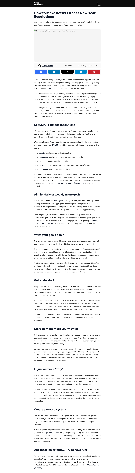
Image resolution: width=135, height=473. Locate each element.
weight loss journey (51, 433)
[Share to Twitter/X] (67, 72)
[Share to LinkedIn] (54, 72)
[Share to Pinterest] (94, 72)
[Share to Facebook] (41, 72)
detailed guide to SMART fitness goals (69, 183)
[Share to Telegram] (81, 72)
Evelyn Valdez (47, 66)
